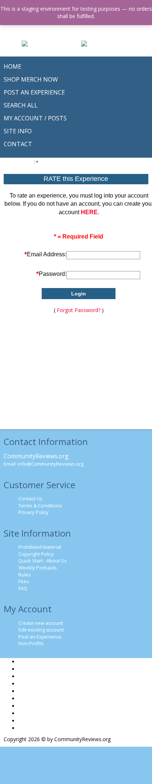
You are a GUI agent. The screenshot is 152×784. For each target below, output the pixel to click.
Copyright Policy (36, 554)
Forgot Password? (78, 310)
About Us (29, 683)
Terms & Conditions (40, 505)
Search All (30, 676)
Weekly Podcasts (37, 567)
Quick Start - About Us (42, 560)
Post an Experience (40, 636)
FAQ (22, 588)
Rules (24, 574)
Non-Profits (31, 643)
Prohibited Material (39, 547)
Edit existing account (41, 629)
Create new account (40, 623)
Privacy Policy (33, 512)
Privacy (26, 713)
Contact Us (30, 498)
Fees (23, 581)
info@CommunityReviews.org (50, 464)
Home (25, 661)
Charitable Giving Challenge (50, 698)
